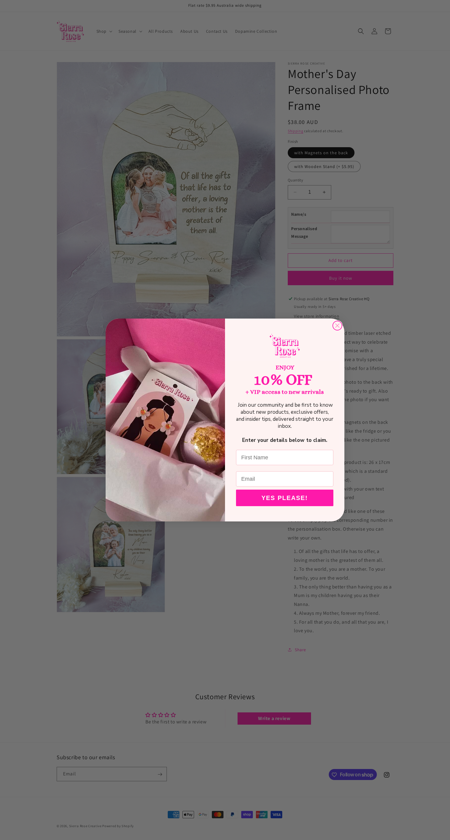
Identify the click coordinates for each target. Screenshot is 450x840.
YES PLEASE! (284, 498)
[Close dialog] (337, 325)
